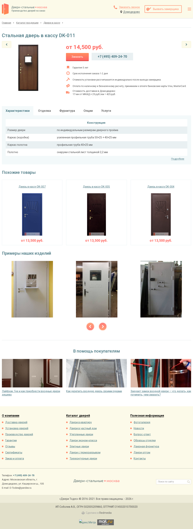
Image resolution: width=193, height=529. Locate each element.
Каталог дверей (78, 415)
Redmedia (105, 512)
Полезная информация (147, 415)
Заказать (77, 56)
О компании (10, 415)
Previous (90, 326)
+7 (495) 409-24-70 (112, 56)
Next (103, 326)
